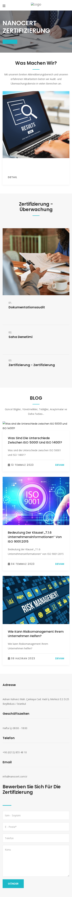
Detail (12, 177)
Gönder (13, 883)
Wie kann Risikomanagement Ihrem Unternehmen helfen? (36, 633)
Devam (59, 465)
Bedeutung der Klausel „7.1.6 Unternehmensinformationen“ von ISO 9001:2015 (35, 536)
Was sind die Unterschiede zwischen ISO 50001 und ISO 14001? (35, 440)
